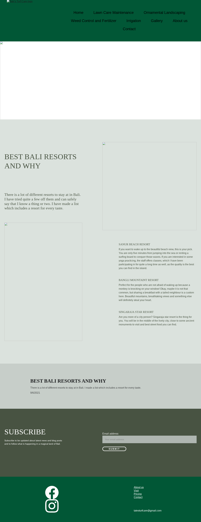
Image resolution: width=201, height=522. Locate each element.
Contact (129, 29)
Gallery (157, 21)
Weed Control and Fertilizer (93, 21)
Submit (114, 449)
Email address (110, 433)
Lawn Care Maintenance (113, 12)
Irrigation (133, 21)
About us (180, 21)
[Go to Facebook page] (51, 492)
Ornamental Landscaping (164, 12)
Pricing (138, 494)
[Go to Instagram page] (51, 506)
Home (78, 12)
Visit (136, 490)
